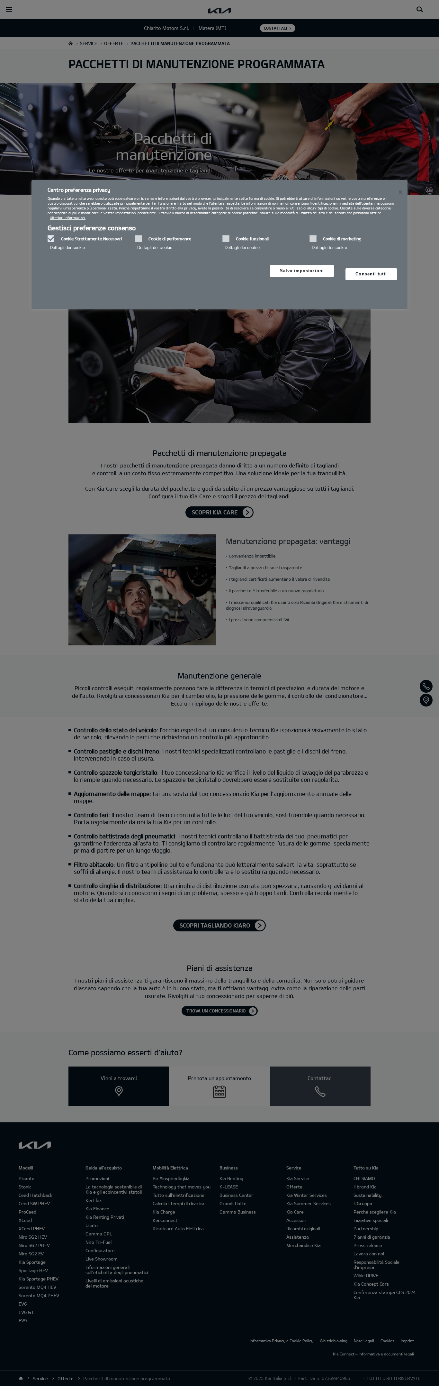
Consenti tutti (371, 274)
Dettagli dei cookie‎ (67, 247)
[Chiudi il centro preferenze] (400, 192)
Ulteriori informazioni (67, 218)
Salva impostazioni (302, 270)
